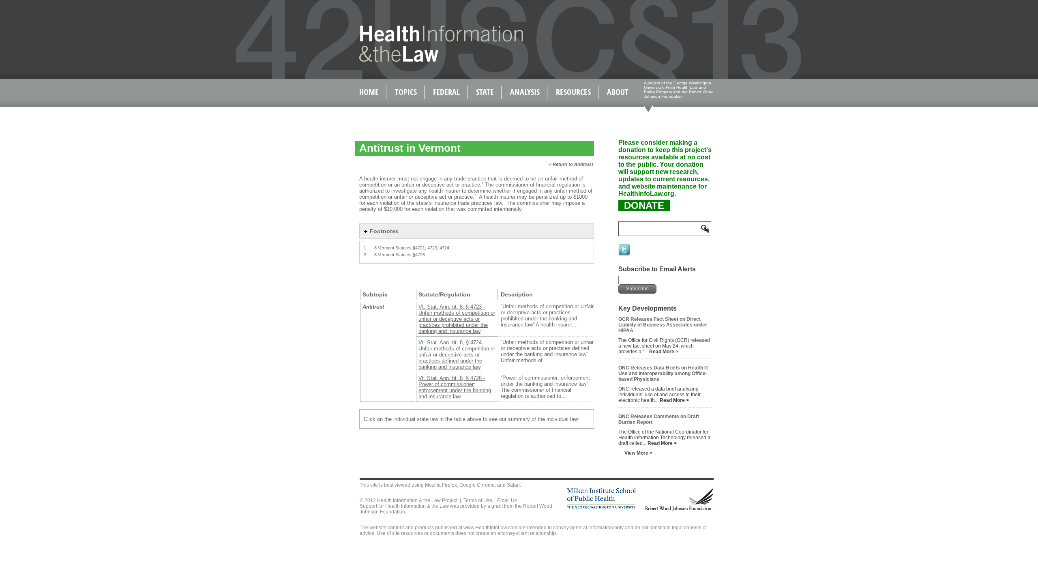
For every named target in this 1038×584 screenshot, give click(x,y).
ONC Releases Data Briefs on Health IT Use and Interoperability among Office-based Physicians (663, 373)
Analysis (525, 91)
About (617, 91)
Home (369, 91)
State (485, 91)
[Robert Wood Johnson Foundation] (679, 510)
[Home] (423, 60)
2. (365, 254)
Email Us (507, 500)
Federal (446, 91)
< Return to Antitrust (571, 164)
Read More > (663, 351)
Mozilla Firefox (441, 485)
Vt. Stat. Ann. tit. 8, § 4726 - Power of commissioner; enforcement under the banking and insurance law (454, 387)
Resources (573, 91)
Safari (513, 485)
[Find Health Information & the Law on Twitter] (624, 255)
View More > (638, 453)
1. (365, 247)
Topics (406, 91)
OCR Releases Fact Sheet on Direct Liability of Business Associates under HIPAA (662, 324)
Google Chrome (477, 485)
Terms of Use (477, 500)
